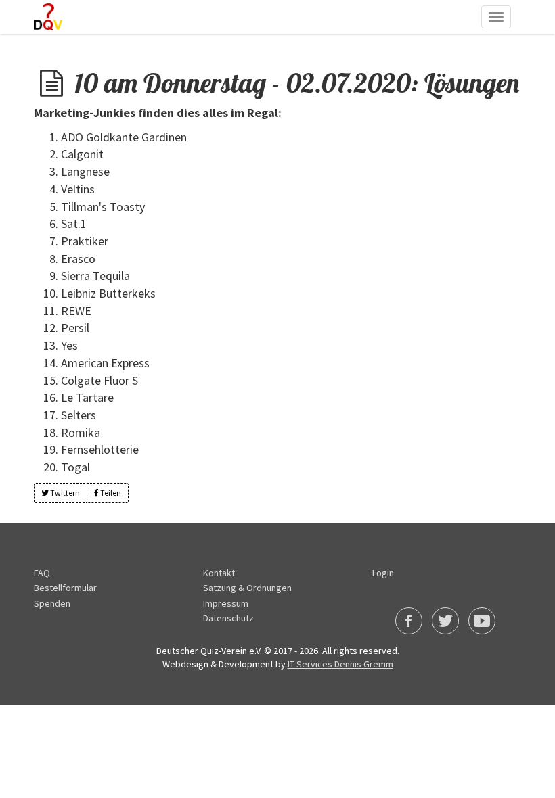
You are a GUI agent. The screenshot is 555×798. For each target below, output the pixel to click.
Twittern (64, 493)
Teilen (110, 493)
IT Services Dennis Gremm (340, 664)
